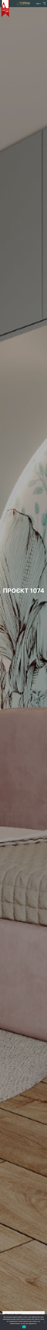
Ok (24, 1327)
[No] (44, 1322)
